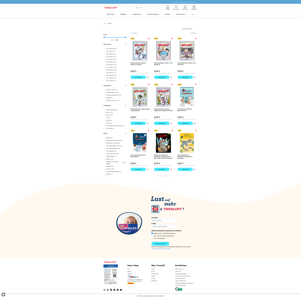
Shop (192, 14)
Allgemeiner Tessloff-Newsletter (164, 233)
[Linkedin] (111, 290)
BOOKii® (167, 14)
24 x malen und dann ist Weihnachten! (185, 109)
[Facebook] (114, 290)
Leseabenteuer (137, 14)
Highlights (123, 14)
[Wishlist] (176, 6)
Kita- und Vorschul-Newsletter (164, 236)
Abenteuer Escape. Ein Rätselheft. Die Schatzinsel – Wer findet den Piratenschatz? (163, 156)
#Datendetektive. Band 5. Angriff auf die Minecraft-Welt (163, 109)
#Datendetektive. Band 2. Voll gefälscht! (163, 63)
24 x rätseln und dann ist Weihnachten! (138, 155)
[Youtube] (121, 290)
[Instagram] (104, 290)
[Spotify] (118, 290)
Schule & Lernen (180, 14)
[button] (147, 77)
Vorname (154, 218)
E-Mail (153, 223)
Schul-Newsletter (159, 238)
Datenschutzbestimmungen (160, 248)
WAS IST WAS (110, 14)
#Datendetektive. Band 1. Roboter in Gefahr (138, 63)
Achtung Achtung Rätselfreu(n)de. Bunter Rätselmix (185, 156)
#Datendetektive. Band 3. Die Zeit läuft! (187, 63)
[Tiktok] (108, 290)
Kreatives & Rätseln (153, 14)
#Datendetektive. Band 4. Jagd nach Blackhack (140, 109)
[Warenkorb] (194, 6)
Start (104, 23)
